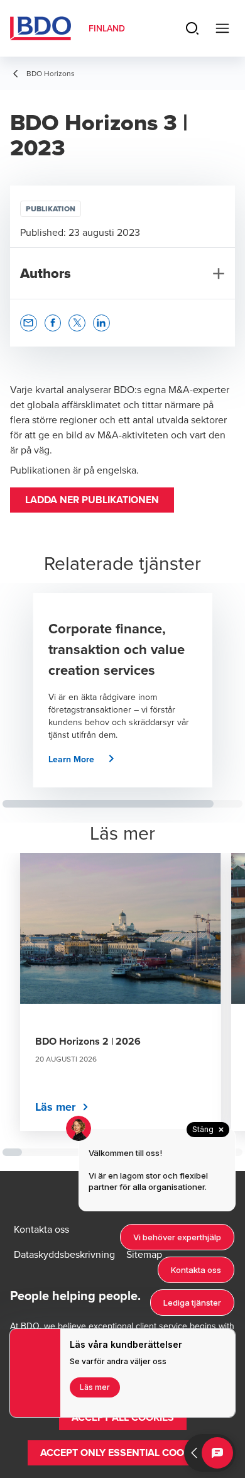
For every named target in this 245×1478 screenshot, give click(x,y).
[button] (92, 500)
